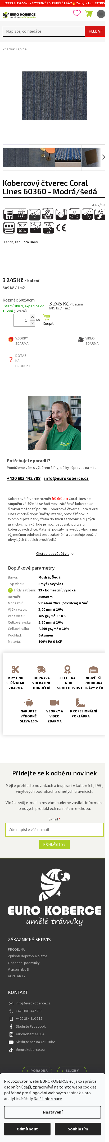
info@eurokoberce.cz (66, 479)
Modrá (44, 577)
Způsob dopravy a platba (28, 956)
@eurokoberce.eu (30, 1049)
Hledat (95, 31)
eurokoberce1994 (30, 1034)
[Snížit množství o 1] (32, 323)
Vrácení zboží (18, 969)
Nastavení (52, 1112)
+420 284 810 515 (29, 1018)
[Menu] (101, 14)
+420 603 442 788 (23, 479)
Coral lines (29, 242)
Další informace (48, 1099)
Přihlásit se (54, 844)
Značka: (15, 49)
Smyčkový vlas (50, 584)
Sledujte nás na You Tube (35, 1042)
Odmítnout (27, 1129)
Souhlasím (78, 1129)
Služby (72, 1070)
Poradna (39, 1070)
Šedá (56, 577)
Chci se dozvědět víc (52, 553)
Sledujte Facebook (31, 1026)
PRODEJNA (16, 949)
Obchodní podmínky (24, 963)
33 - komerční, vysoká (57, 590)
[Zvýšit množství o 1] (32, 317)
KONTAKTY (16, 976)
